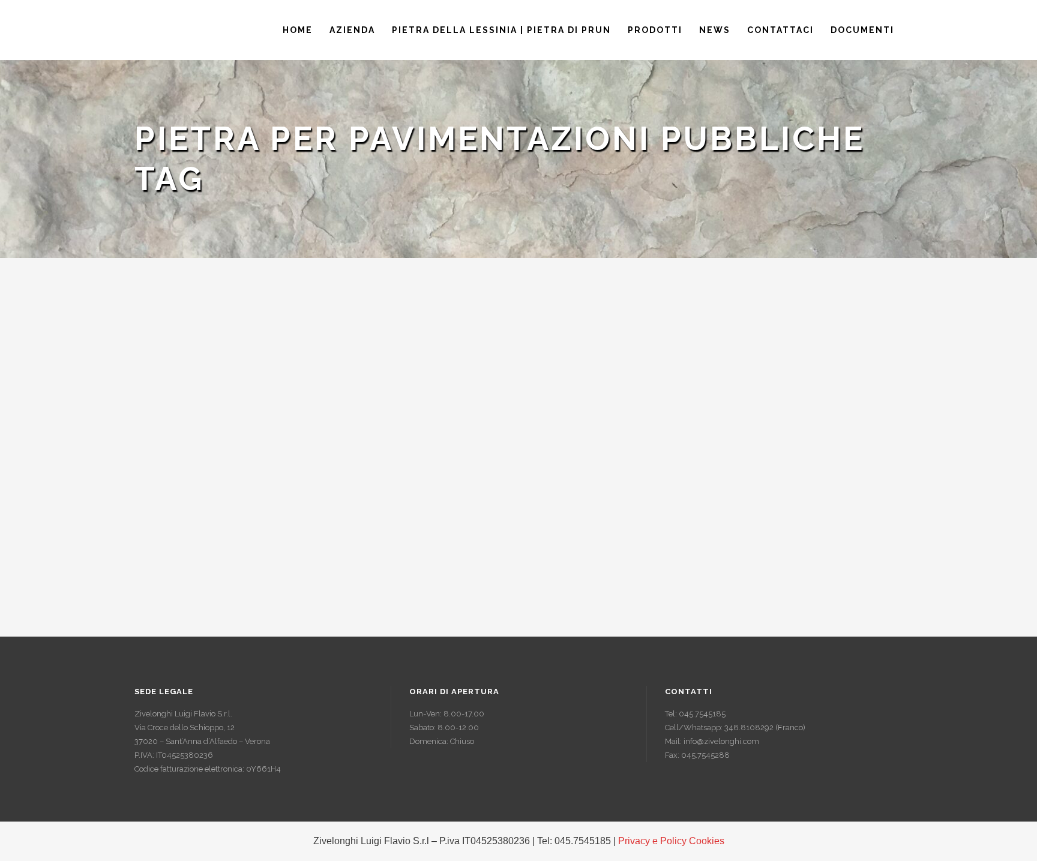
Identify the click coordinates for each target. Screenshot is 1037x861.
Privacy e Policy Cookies (671, 841)
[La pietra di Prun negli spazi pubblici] (254, 393)
